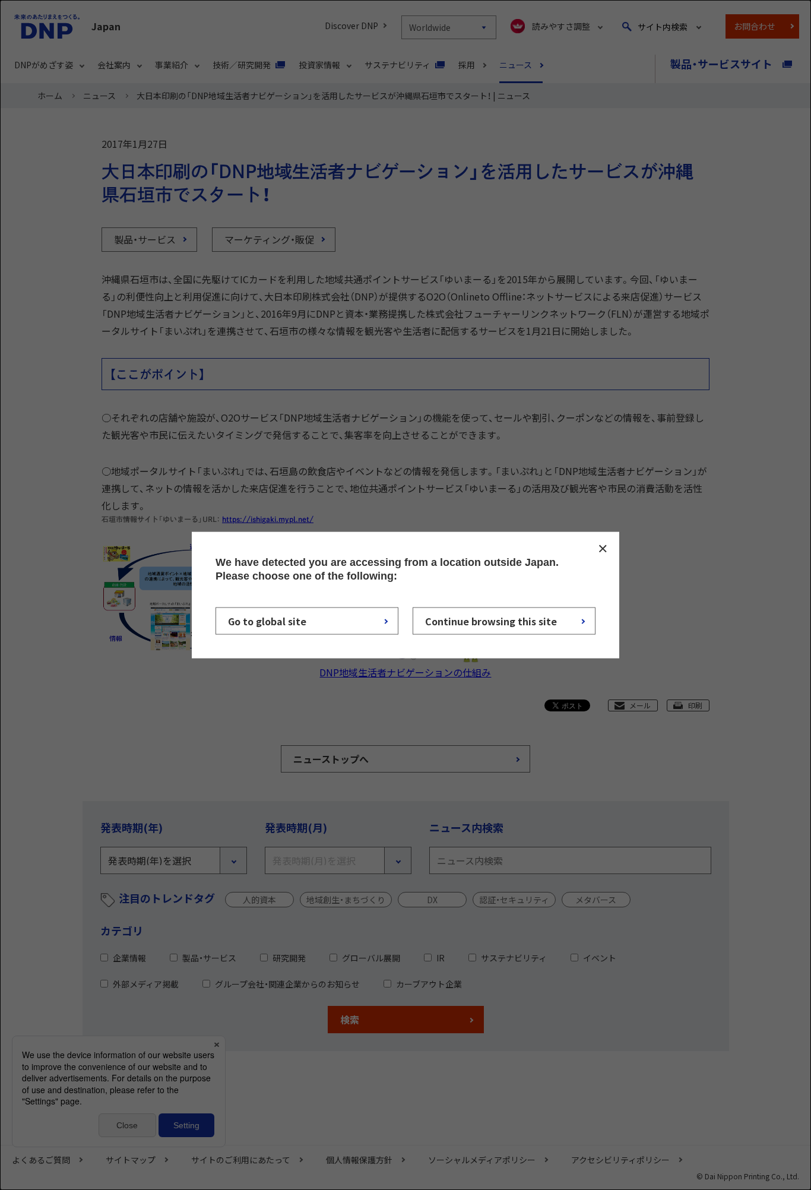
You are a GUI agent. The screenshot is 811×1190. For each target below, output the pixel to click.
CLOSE (602, 549)
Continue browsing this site (491, 620)
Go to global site (267, 620)
